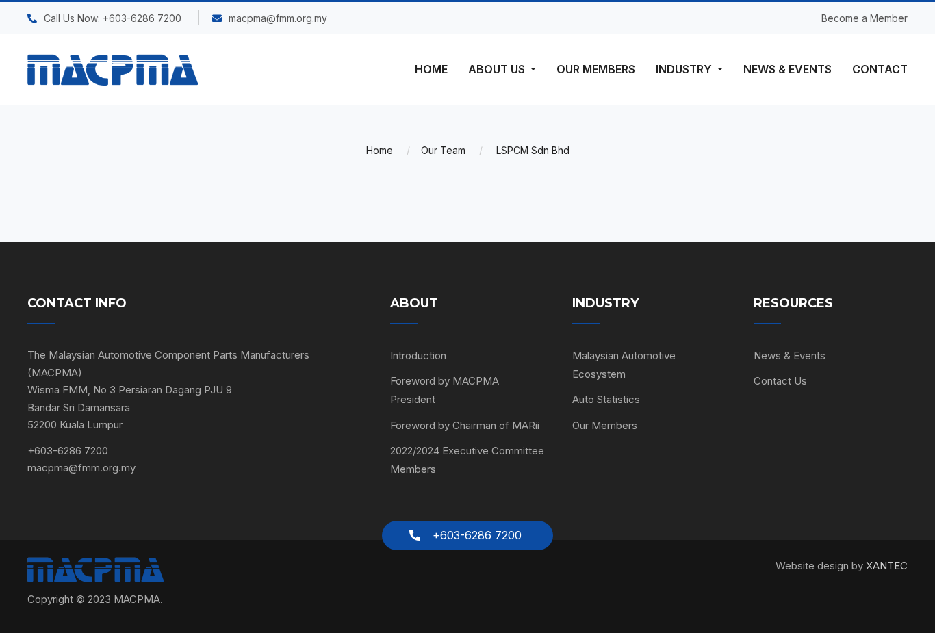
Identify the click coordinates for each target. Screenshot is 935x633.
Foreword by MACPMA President (444, 390)
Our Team (443, 150)
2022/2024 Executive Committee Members (467, 460)
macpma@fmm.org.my (278, 18)
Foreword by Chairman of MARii (464, 425)
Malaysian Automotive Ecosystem (624, 364)
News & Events (789, 355)
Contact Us (780, 380)
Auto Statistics (606, 399)
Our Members (604, 425)
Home (379, 150)
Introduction (418, 355)
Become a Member (864, 18)
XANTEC (887, 565)
